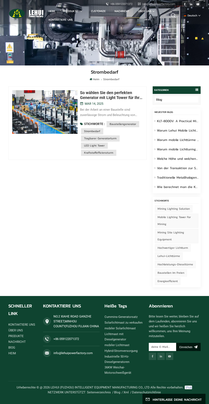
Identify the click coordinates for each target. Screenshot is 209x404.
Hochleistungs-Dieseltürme (175, 264)
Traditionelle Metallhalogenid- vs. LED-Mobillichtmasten (178, 177)
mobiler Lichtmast (116, 345)
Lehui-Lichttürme (169, 256)
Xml (126, 392)
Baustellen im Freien (171, 273)
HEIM (12, 353)
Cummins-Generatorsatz (121, 317)
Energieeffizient (168, 281)
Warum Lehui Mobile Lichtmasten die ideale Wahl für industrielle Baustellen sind (178, 130)
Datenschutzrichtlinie (146, 392)
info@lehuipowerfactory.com (158, 4)
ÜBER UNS (144, 11)
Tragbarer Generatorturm (100, 138)
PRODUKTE (71, 11)
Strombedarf (92, 131)
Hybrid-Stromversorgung (121, 351)
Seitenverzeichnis (99, 392)
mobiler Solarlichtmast (120, 328)
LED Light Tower (94, 145)
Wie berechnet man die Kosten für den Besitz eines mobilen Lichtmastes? (178, 186)
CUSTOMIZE (98, 11)
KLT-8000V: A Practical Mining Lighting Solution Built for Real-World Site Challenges (178, 120)
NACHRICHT (122, 11)
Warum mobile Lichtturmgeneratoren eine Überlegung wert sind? (178, 149)
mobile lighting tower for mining (174, 220)
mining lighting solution (174, 209)
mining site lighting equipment (171, 236)
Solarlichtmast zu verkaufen (123, 322)
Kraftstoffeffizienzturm (98, 153)
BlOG (11, 347)
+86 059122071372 (121, 4)
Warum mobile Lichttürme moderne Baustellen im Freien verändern (178, 139)
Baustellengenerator (123, 124)
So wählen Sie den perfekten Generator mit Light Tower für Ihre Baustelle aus (111, 95)
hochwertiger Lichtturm (173, 248)
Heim (52, 11)
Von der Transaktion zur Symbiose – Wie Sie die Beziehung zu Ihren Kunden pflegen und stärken (178, 167)
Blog (159, 99)
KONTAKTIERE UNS (61, 20)
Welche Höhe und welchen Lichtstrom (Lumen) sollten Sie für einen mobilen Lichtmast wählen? (178, 158)
